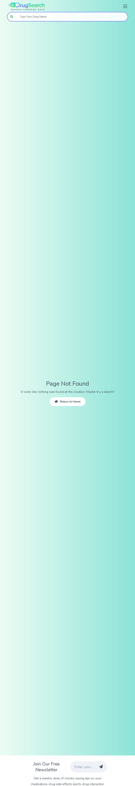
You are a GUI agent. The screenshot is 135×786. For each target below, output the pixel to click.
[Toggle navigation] (124, 6)
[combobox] (72, 16)
